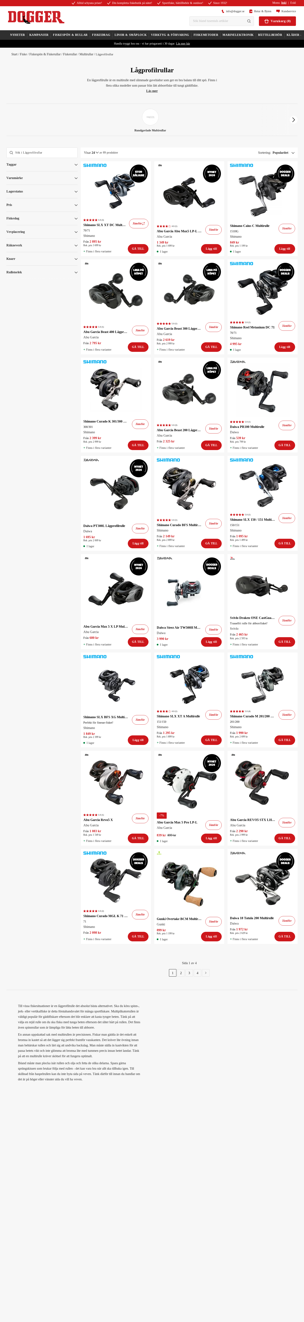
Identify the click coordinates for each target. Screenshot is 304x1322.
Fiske (23, 54)
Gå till (138, 248)
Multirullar (86, 54)
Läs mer (152, 91)
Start (14, 54)
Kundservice (288, 11)
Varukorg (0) (281, 21)
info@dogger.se (235, 11)
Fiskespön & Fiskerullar (45, 54)
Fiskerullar (70, 54)
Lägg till (211, 248)
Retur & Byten (262, 11)
